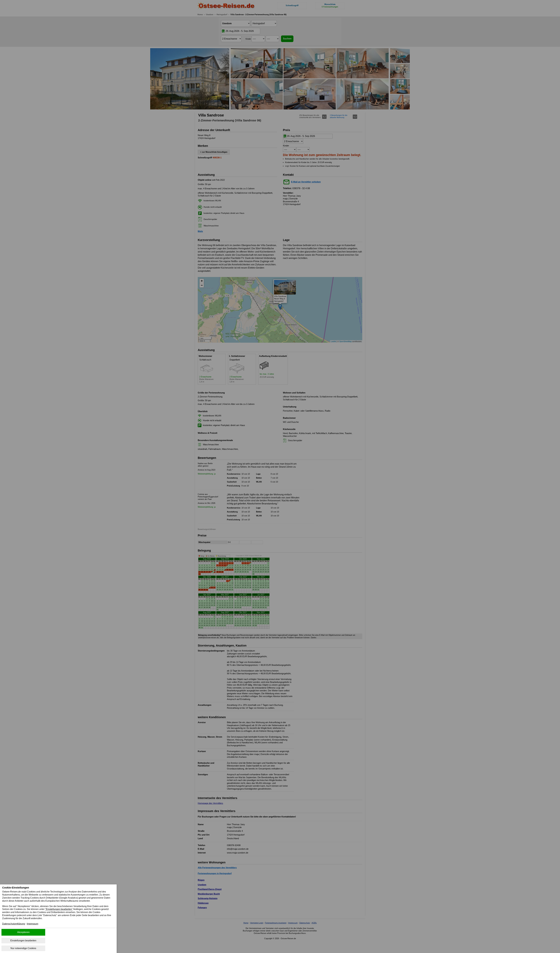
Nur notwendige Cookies (23, 948)
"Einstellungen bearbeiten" (59, 909)
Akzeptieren (23, 932)
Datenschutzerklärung (13, 923)
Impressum (32, 923)
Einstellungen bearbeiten (23, 940)
